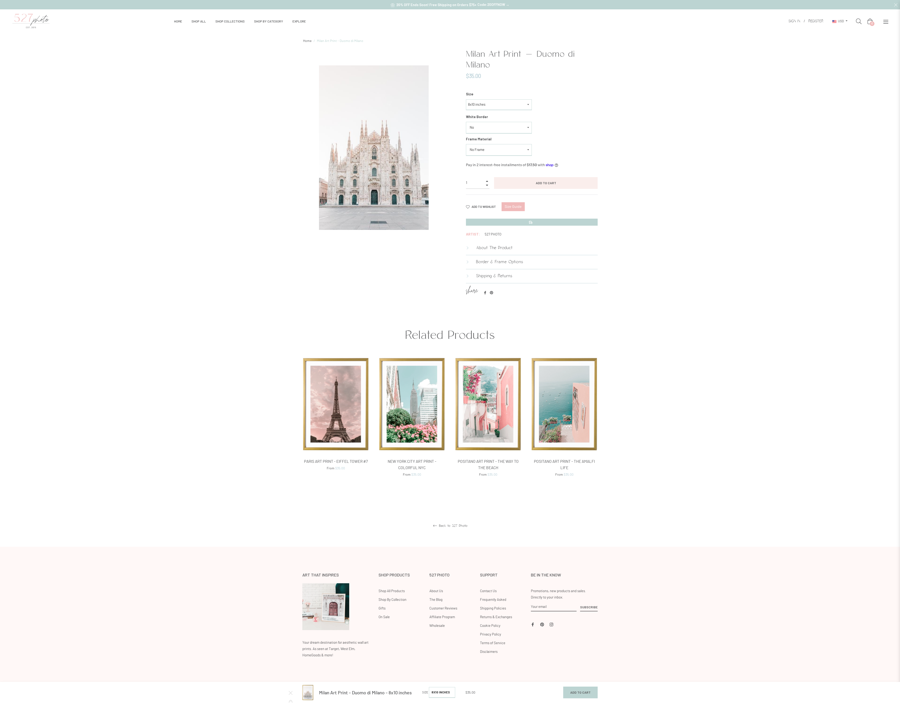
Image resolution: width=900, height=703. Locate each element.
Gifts (382, 608)
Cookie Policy (490, 626)
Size (469, 94)
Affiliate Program (442, 617)
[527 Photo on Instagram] (551, 624)
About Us (436, 591)
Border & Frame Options (498, 262)
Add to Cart (580, 692)
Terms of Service (492, 643)
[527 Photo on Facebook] (533, 624)
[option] (336, 420)
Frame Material (478, 139)
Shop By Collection (392, 600)
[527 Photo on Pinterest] (542, 624)
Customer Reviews (443, 608)
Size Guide (513, 207)
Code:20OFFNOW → (493, 4)
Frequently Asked (493, 600)
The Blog (435, 600)
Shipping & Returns (493, 276)
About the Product (493, 248)
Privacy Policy (490, 634)
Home (307, 41)
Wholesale (437, 626)
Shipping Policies (493, 608)
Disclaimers (489, 652)
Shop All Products (392, 591)
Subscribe (589, 607)
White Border (477, 117)
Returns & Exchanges (496, 617)
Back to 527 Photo (453, 525)
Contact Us (488, 591)
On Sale (384, 617)
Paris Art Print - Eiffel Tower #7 (336, 462)
